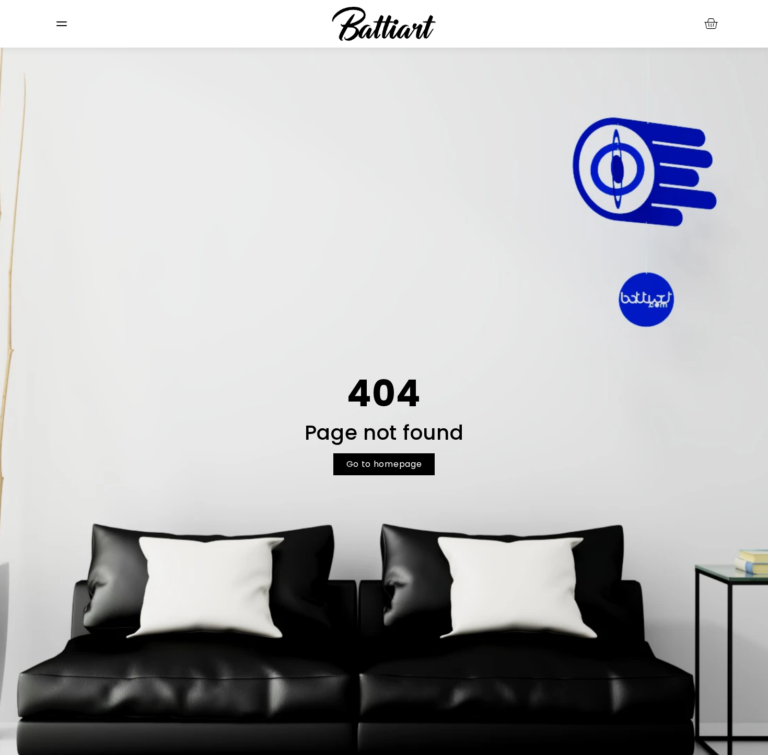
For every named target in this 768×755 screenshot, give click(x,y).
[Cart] (711, 23)
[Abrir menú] (62, 24)
